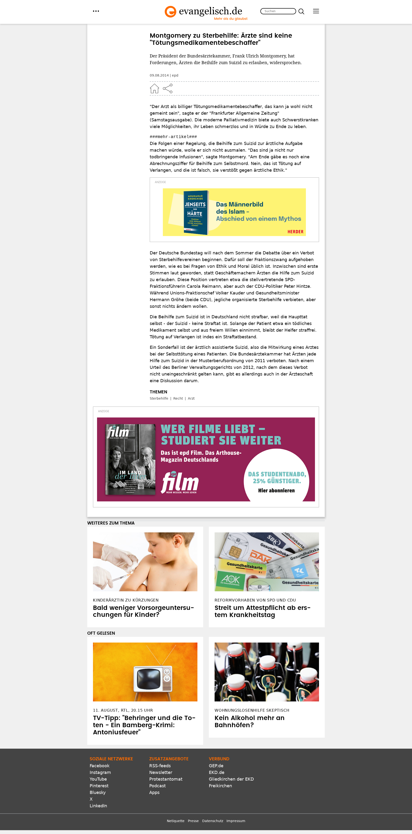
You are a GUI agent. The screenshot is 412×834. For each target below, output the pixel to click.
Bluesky (98, 792)
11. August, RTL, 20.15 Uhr (123, 710)
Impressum (236, 821)
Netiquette (176, 821)
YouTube (98, 779)
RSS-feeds (160, 765)
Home (154, 88)
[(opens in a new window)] (234, 212)
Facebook (99, 765)
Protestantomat (165, 779)
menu (96, 11)
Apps (154, 792)
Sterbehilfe (159, 398)
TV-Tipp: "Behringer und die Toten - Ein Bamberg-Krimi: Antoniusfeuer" (144, 725)
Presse (193, 821)
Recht (178, 398)
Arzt (191, 398)
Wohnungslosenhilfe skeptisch (252, 710)
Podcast (157, 785)
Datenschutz (212, 821)
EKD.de (216, 772)
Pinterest (99, 785)
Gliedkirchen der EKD (231, 779)
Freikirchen (220, 785)
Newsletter (160, 772)
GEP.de (216, 765)
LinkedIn (98, 805)
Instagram (100, 772)
